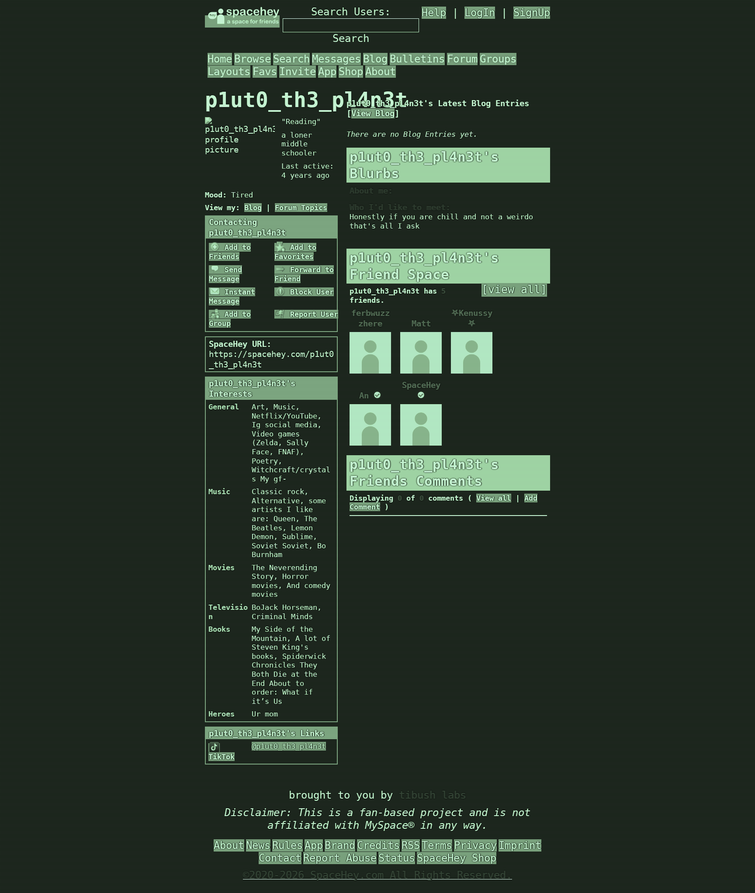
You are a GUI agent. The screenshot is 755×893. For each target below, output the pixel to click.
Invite (297, 72)
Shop (351, 72)
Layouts (229, 72)
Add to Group (230, 319)
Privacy (475, 845)
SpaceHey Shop (456, 858)
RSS (411, 845)
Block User (310, 291)
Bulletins (417, 59)
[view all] (514, 289)
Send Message (225, 274)
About (380, 72)
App (327, 72)
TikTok (221, 756)
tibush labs (432, 795)
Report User (312, 314)
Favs (265, 72)
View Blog (373, 113)
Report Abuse (340, 858)
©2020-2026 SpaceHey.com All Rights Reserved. (377, 875)
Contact (280, 858)
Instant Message (232, 296)
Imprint (520, 845)
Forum (462, 59)
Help (434, 13)
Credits (378, 845)
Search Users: (351, 12)
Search (350, 38)
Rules (287, 845)
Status (396, 858)
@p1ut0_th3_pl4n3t (289, 746)
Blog (375, 59)
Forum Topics (301, 207)
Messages (336, 59)
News (258, 845)
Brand (340, 845)
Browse (252, 59)
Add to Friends (230, 252)
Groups (498, 59)
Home (220, 59)
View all (493, 498)
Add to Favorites (295, 252)
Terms (437, 845)
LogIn (479, 13)
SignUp (531, 13)
